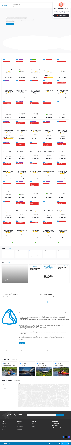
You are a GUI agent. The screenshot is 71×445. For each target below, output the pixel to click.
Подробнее (22, 343)
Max (69, 437)
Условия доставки (20, 426)
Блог (33, 423)
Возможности (19, 429)
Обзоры (33, 427)
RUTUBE (66, 437)
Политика (3, 430)
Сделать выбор (10, 24)
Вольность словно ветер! (16, 18)
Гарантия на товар (20, 427)
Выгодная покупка (20, 253)
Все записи (8, 262)
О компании (4, 423)
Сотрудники (4, 426)
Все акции (9, 248)
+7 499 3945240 (56, 423)
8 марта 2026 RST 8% (6, 253)
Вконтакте (63, 437)
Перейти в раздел (17, 380)
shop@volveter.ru (56, 425)
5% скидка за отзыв (48, 253)
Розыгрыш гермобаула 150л (62, 254)
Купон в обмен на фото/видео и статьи (35, 256)
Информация (19, 421)
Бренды (33, 426)
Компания (3, 421)
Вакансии (3, 427)
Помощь (18, 423)
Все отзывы (12, 288)
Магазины (3, 429)
